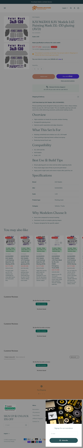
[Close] (78, 403)
